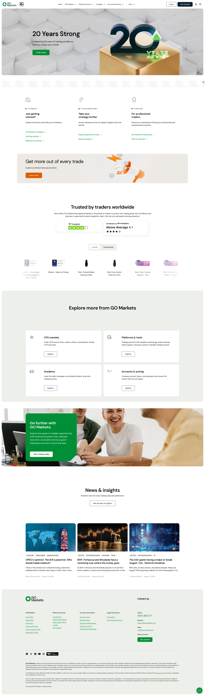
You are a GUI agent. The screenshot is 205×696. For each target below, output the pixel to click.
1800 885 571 (144, 615)
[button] (71, 4)
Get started (185, 4)
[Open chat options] (199, 690)
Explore (51, 354)
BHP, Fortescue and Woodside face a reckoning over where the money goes (98, 561)
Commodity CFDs (32, 626)
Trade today (41, 52)
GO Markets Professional (88, 629)
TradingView (57, 617)
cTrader (55, 625)
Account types (85, 617)
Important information (115, 620)
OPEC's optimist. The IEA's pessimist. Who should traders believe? (49, 561)
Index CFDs (29, 623)
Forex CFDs (29, 617)
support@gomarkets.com (146, 623)
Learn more (34, 175)
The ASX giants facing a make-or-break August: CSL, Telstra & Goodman (150, 561)
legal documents (159, 673)
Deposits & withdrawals (88, 623)
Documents (111, 617)
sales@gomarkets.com (145, 630)
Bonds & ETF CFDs (32, 633)
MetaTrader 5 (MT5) (59, 622)
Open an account (86, 626)
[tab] (94, 247)
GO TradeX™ (57, 628)
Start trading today (41, 454)
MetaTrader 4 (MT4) (60, 620)
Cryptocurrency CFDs (33, 629)
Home (60, 4)
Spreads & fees (85, 620)
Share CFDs (30, 620)
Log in (171, 4)
